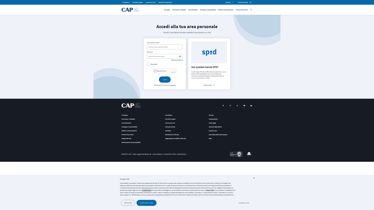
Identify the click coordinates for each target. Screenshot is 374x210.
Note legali (212, 123)
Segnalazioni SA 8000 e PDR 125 (175, 138)
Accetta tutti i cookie (146, 203)
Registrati (173, 85)
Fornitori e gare (137, 2)
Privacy (211, 115)
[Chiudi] (254, 178)
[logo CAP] (131, 105)
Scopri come (208, 85)
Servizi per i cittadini (179, 10)
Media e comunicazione (225, 10)
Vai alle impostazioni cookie (173, 0)
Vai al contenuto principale (201, 0)
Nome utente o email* (153, 43)
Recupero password (177, 60)
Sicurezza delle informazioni (218, 135)
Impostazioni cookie (244, 203)
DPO (210, 138)
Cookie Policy (146, 190)
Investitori (125, 2)
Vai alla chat (187, 0)
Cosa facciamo (193, 10)
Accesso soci (213, 131)
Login (165, 79)
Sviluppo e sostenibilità (208, 10)
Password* (150, 52)
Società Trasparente (165, 2)
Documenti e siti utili (172, 135)
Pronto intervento (242, 10)
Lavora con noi (151, 2)
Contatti (168, 131)
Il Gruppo (167, 10)
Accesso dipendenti (215, 127)
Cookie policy (213, 119)
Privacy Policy (209, 190)
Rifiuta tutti (128, 203)
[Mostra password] (180, 56)
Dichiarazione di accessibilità (131, 142)
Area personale (170, 127)
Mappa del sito (126, 138)
